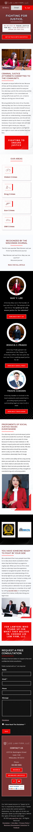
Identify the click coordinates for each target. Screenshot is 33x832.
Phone (4, 688)
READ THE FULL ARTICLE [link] (16, 265)
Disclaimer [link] (6, 823)
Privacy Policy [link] (24, 823)
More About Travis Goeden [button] (16, 411)
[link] (16, 3)
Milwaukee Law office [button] (16, 775)
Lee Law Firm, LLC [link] (15, 818)
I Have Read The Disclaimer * (14, 724)
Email (4, 679)
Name (4, 670)
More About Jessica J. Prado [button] (16, 365)
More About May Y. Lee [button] (16, 316)
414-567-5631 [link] (12, 591)
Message (5, 698)
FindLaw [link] (16, 827)
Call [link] (28, 8)
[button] (5, 7)
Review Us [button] (16, 770)
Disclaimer (5, 720)
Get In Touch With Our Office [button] (16, 37)
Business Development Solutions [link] (15, 825)
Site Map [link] (15, 823)
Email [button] (16, 8)
